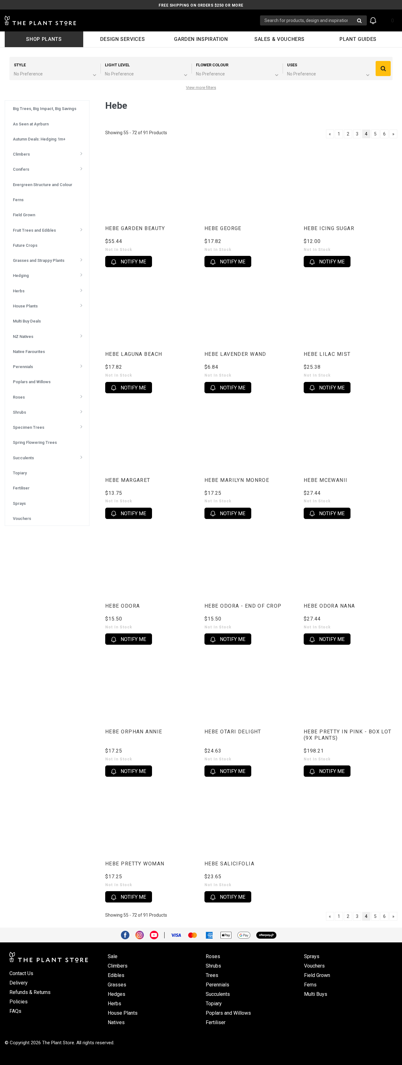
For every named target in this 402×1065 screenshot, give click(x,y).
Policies (18, 1002)
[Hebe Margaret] (151, 435)
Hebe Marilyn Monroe (236, 480)
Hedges (116, 994)
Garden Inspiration (201, 39)
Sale (112, 956)
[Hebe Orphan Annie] (151, 686)
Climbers (118, 966)
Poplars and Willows (228, 1013)
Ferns (310, 985)
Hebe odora (122, 606)
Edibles (116, 975)
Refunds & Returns (30, 992)
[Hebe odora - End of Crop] (250, 561)
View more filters (201, 87)
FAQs (15, 1011)
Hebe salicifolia (229, 864)
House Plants (123, 1013)
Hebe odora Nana (329, 606)
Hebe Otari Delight (232, 732)
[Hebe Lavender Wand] (250, 309)
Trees (212, 975)
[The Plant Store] (132, 20)
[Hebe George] (250, 183)
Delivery (18, 983)
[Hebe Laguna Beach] (151, 309)
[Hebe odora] (151, 561)
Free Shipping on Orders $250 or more (201, 5)
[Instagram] (142, 934)
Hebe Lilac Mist (327, 354)
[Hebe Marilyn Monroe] (250, 435)
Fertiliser (215, 1022)
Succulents (218, 994)
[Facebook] (127, 934)
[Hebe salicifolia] (250, 818)
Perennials (217, 985)
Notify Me (132, 262)
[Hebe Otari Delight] (250, 686)
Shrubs (213, 966)
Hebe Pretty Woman (134, 864)
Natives (116, 1022)
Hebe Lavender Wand (235, 354)
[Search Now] (359, 20)
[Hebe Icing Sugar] (350, 183)
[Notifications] (373, 20)
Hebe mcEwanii (326, 480)
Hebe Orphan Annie (133, 732)
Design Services (122, 39)
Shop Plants (44, 39)
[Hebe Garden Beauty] (151, 183)
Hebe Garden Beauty (135, 228)
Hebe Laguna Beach (133, 354)
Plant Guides (358, 39)
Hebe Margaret (127, 480)
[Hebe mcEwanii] (350, 435)
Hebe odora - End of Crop (243, 606)
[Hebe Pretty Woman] (151, 818)
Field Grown (317, 975)
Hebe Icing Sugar (329, 228)
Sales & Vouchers (279, 39)
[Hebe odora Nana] (350, 561)
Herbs (114, 1004)
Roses (213, 956)
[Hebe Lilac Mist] (350, 309)
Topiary (214, 1004)
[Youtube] (156, 934)
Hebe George (223, 228)
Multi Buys (315, 994)
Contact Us (21, 973)
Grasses (117, 985)
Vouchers (314, 966)
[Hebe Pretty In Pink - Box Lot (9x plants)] (350, 686)
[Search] (383, 68)
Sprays (311, 956)
